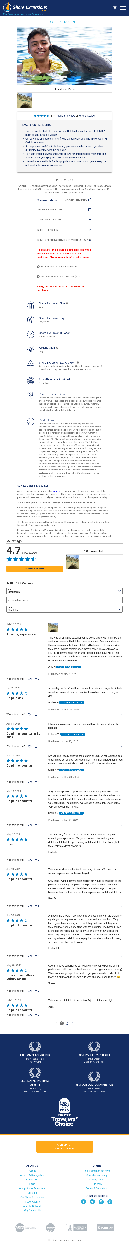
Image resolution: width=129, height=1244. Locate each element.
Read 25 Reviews (65, 115)
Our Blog (32, 1192)
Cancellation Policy (96, 1175)
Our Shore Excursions (32, 1197)
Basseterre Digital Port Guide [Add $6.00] (61, 276)
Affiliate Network (32, 1206)
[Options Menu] (121, 679)
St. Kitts (56, 491)
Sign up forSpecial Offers (65, 1146)
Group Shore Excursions (32, 1188)
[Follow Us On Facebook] (83, 1201)
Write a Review (87, 115)
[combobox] (64, 591)
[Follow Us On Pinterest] (109, 1201)
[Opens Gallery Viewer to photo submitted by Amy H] (24, 100)
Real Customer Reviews (97, 1170)
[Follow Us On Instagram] (101, 1201)
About (32, 1170)
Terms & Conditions (97, 1188)
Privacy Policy (97, 1179)
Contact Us (32, 1179)
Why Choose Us (32, 1210)
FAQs (32, 1184)
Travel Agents (32, 1201)
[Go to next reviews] (72, 1023)
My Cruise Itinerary (76, 200)
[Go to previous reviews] (56, 1023)
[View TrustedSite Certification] (105, 1227)
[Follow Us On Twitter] (92, 1201)
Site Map (97, 1184)
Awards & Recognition (32, 1175)
